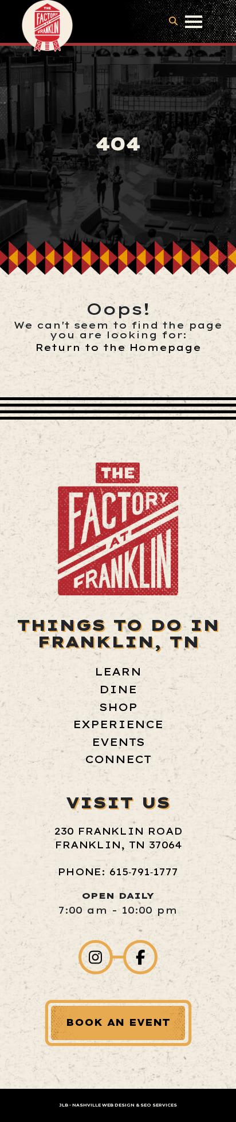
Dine (118, 689)
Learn (118, 671)
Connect (118, 759)
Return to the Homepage (118, 347)
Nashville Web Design (103, 1105)
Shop (118, 707)
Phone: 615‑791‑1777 (118, 872)
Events (118, 742)
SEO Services (158, 1105)
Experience (118, 724)
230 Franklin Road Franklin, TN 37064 (118, 838)
